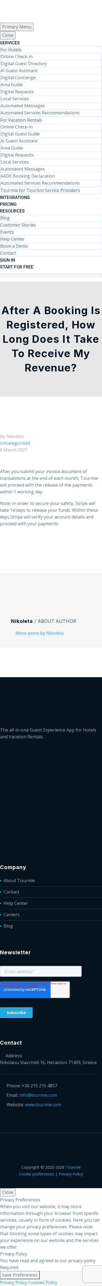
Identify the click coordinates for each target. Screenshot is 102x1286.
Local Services (15, 99)
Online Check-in (17, 56)
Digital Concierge (18, 78)
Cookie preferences (36, 1174)
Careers (12, 915)
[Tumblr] (28, 545)
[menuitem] (51, 272)
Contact (8, 253)
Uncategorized (15, 443)
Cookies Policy (42, 1282)
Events (7, 232)
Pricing (8, 204)
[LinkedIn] (10, 279)
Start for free (16, 267)
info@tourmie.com (38, 1095)
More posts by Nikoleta (40, 633)
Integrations (15, 197)
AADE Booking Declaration (28, 176)
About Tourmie (19, 880)
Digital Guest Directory (24, 64)
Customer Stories (18, 225)
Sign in (7, 260)
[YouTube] (32, 279)
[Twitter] (18, 279)
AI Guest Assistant (19, 71)
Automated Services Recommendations (40, 113)
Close (7, 35)
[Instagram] (25, 279)
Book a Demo (14, 246)
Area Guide (12, 85)
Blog (5, 218)
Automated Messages (23, 106)
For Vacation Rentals (21, 120)
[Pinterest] (20, 545)
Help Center (12, 239)
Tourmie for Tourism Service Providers (40, 190)
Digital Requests (17, 92)
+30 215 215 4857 (39, 1086)
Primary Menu (16, 27)
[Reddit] (44, 545)
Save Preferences (20, 1275)
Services (10, 42)
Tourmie (73, 1167)
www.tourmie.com (43, 1105)
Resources (12, 211)
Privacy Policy (71, 1174)
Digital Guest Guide (20, 134)
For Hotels (10, 50)
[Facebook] (3, 279)
